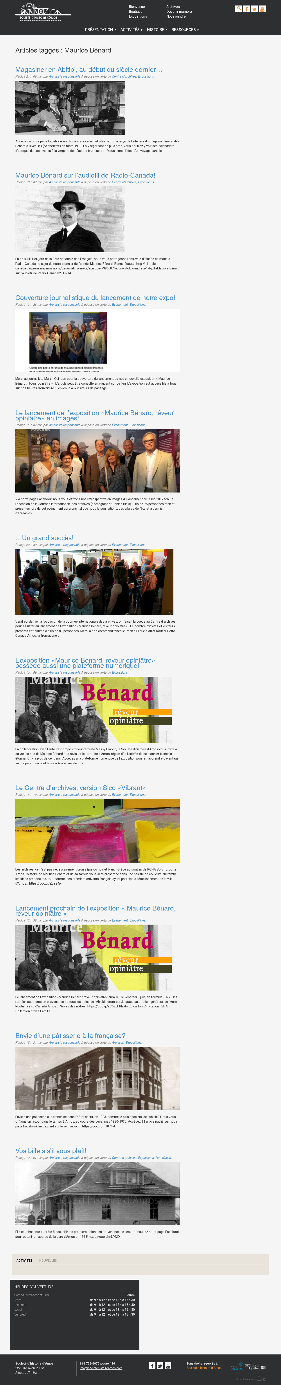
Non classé (163, 1157)
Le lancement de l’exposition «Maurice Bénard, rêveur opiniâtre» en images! (94, 415)
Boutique (135, 11)
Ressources (184, 29)
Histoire (155, 29)
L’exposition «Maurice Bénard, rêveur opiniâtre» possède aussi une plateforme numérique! (85, 662)
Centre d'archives (124, 76)
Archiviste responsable (64, 76)
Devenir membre (179, 11)
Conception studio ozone (251, 1378)
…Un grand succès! (44, 537)
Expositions (138, 16)
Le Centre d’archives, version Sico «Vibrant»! (81, 787)
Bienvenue (137, 7)
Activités (130, 29)
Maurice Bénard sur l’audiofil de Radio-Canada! (85, 175)
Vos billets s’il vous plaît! (50, 1150)
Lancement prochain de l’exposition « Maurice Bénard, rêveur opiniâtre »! (95, 910)
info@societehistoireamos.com (101, 1368)
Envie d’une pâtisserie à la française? (70, 1035)
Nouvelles (48, 1260)
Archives (173, 7)
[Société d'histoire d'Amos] (43, 12)
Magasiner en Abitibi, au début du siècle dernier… (88, 69)
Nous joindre (176, 16)
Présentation (99, 29)
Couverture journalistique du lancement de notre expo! (95, 297)
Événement (120, 304)
